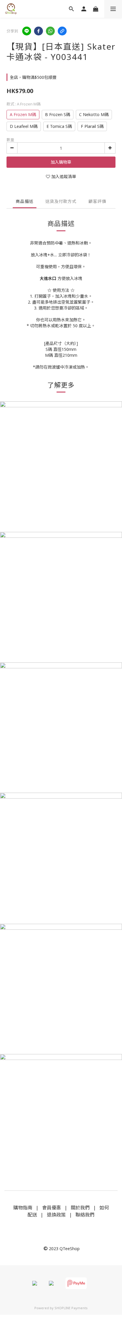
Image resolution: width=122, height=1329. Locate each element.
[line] (26, 31)
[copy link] (62, 31)
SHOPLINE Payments (71, 1308)
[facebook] (38, 31)
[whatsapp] (50, 31)
